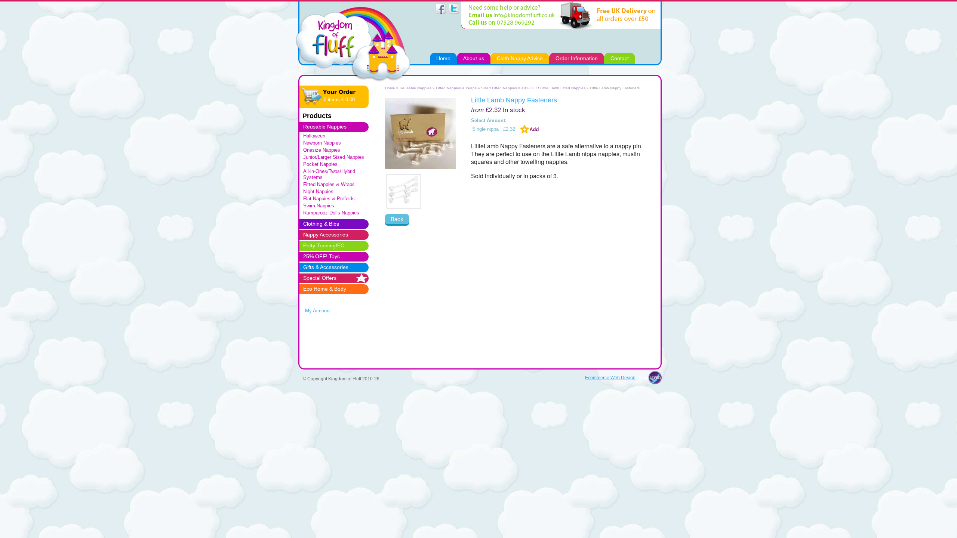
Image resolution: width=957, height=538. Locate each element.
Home (390, 88)
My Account (318, 310)
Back (397, 219)
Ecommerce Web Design (610, 377)
